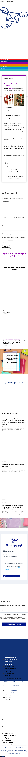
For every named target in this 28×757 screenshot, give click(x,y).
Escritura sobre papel (10, 657)
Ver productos (12, 362)
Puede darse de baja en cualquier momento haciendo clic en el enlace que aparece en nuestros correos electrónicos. (13, 619)
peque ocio (10, 88)
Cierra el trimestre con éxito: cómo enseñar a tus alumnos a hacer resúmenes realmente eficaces (14, 342)
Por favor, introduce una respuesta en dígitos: (13, 237)
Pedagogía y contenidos (9, 78)
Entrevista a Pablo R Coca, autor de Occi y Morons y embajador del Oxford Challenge (13, 507)
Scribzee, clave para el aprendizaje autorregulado (12, 311)
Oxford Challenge (9, 663)
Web (3, 225)
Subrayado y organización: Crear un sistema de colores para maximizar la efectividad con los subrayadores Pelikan (13, 421)
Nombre (4, 217)
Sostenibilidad (8, 664)
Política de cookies (14, 687)
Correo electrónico (19, 217)
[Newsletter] (14, 31)
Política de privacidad (17, 617)
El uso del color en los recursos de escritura (13, 465)
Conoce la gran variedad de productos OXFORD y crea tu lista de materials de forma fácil (12, 357)
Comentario (5, 201)
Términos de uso (14, 690)
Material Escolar (5, 413)
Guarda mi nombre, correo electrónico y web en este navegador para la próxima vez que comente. (14, 233)
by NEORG (13, 692)
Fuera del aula (8, 661)
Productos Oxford (14, 413)
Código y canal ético (15, 685)
